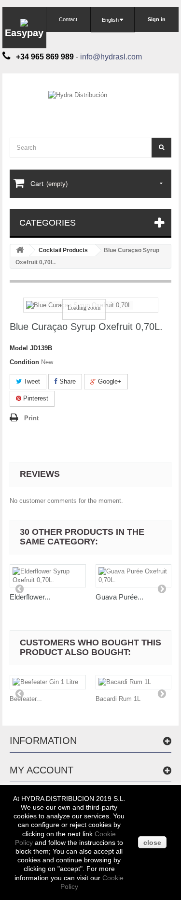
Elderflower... (30, 597)
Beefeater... (26, 698)
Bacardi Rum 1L (118, 698)
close (152, 842)
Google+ (109, 381)
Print (31, 418)
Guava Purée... (119, 597)
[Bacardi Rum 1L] (134, 682)
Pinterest (34, 398)
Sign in (157, 19)
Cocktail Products (63, 250)
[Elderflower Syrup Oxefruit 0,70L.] (48, 575)
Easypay (24, 33)
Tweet (31, 381)
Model (19, 348)
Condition (24, 362)
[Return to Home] (20, 250)
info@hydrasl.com (111, 57)
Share (66, 381)
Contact (68, 19)
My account (41, 770)
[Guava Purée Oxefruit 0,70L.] (134, 575)
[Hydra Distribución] (90, 102)
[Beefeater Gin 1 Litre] (48, 682)
